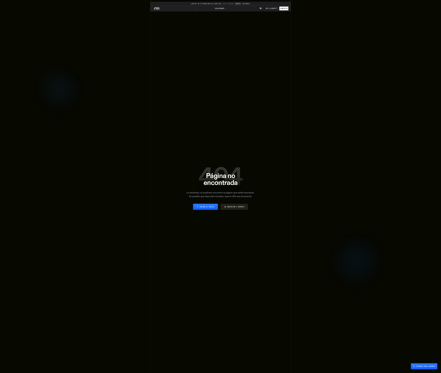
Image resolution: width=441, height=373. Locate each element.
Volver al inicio (207, 207)
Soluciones (219, 8)
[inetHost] (157, 8)
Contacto (284, 8)
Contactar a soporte (235, 207)
